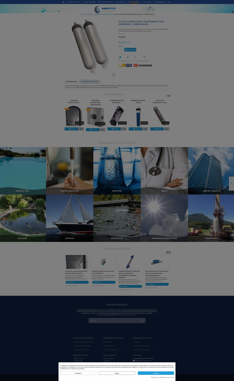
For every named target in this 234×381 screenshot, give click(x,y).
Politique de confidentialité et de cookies (162, 377)
